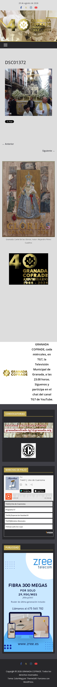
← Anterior (8, 143)
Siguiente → (48, 150)
